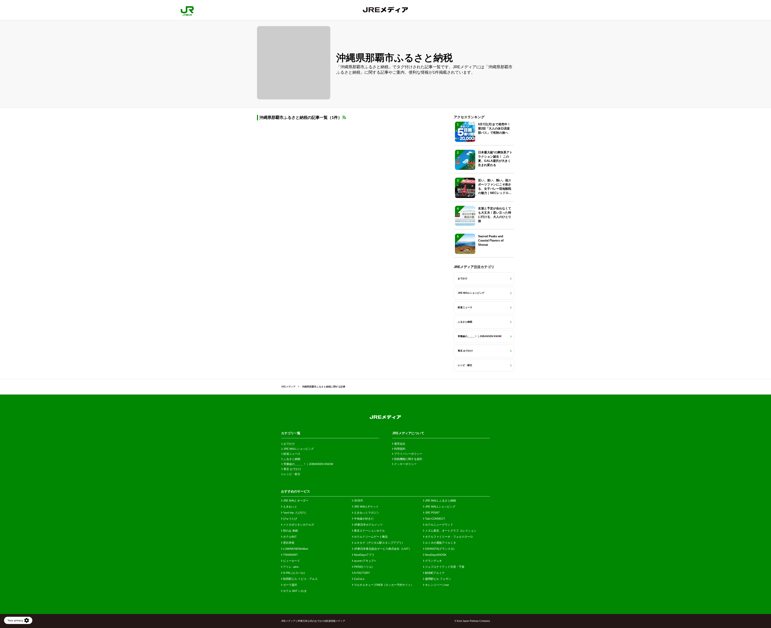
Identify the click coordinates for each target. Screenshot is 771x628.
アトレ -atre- (290, 567)
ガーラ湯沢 (289, 585)
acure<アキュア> (364, 561)
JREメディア (288, 386)
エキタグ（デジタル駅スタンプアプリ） (379, 543)
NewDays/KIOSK (435, 555)
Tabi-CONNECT (434, 519)
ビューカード (291, 561)
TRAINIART (290, 555)
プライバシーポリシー (407, 453)
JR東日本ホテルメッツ (368, 525)
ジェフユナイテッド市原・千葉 (444, 567)
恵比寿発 (288, 543)
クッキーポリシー (405, 464)
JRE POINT (432, 513)
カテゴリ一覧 (290, 433)
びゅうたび (289, 519)
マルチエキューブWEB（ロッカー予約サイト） (383, 585)
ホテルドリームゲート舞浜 (370, 537)
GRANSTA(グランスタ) (439, 549)
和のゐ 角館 (290, 531)
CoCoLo (358, 579)
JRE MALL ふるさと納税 (440, 501)
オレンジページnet (436, 585)
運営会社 (399, 443)
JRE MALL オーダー (295, 501)
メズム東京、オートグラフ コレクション (450, 531)
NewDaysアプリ (363, 555)
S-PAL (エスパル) (293, 573)
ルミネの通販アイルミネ (440, 543)
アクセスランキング (469, 117)
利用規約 (399, 448)
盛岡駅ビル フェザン (437, 579)
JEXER (358, 501)
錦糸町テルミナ (434, 573)
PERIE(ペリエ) (363, 567)
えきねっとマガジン (366, 513)
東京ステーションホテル (369, 531)
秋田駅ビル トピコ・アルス (300, 579)
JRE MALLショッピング (439, 507)
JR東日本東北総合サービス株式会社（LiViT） (382, 549)
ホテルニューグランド (438, 525)
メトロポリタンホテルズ (298, 525)
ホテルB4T (289, 537)
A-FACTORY (361, 573)
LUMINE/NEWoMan (295, 549)
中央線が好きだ (363, 519)
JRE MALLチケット (366, 507)
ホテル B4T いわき (294, 591)
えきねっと (289, 507)
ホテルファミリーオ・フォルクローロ (448, 537)
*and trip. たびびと (294, 513)
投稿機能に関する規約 (407, 459)
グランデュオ (433, 561)
